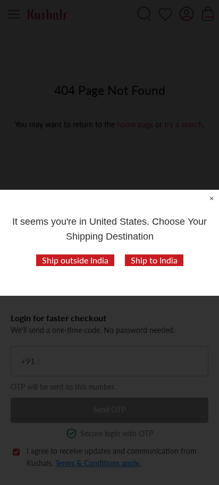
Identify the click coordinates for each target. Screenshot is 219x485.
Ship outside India (75, 260)
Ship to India (154, 260)
